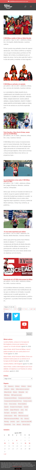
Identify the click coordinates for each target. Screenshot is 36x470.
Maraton (20, 185)
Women (19, 424)
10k (5, 386)
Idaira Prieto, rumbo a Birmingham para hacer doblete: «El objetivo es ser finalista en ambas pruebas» (18, 369)
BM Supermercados (16, 395)
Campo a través (27, 401)
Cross (5, 404)
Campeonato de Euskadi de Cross (13, 401)
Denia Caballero (22, 404)
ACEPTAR (18, 468)
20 (31, 309)
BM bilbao (7, 395)
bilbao (29, 40)
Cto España (9, 42)
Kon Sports (14, 412)
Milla (7, 283)
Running (6, 421)
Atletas (29, 386)
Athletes (17, 386)
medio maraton (8, 415)
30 (34, 309)
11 (23, 309)
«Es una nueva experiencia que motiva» (15, 231)
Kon (26, 410)
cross (8, 138)
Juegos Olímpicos (11, 185)
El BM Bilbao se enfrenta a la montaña (14, 84)
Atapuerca (10, 386)
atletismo (24, 40)
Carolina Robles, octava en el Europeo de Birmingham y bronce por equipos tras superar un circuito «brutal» (16, 344)
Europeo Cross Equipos (16, 407)
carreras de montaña (12, 88)
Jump (22, 410)
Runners (27, 418)
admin (8, 40)
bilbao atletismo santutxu (22, 389)
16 (29, 443)
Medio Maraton (19, 42)
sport (18, 421)
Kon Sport (6, 412)
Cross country (12, 404)
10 (5, 443)
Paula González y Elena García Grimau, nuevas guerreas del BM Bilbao (17, 133)
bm (5, 42)
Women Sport (26, 424)
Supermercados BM (26, 421)
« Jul (5, 454)
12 (25, 309)
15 (25, 443)
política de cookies (17, 466)
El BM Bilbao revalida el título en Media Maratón (17, 38)
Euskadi (26, 407)
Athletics (23, 386)
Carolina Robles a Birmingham (13, 364)
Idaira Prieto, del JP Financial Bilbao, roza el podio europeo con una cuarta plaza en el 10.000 (17, 351)
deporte (6, 407)
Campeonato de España (24, 398)
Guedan (6, 410)
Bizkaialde (21, 392)
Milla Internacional (23, 415)
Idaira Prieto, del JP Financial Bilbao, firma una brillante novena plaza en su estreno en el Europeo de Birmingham (18, 359)
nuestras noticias (25, 88)
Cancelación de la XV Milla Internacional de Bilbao (18, 279)
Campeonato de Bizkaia (10, 398)
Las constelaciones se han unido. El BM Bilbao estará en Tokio (17, 180)
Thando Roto (7, 424)
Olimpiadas (12, 187)
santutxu (12, 421)
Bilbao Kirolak (7, 392)
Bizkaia (15, 392)
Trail (14, 424)
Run (22, 418)
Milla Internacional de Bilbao (11, 418)
